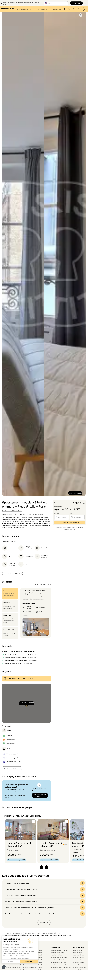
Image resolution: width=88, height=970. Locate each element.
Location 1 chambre (79, 965)
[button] (4, 967)
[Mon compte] (85, 9)
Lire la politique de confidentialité (13, 955)
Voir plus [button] (25, 615)
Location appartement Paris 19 (33, 965)
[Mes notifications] (74, 9)
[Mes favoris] (64, 9)
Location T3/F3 (77, 952)
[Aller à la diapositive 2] (21, 836)
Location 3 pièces (78, 957)
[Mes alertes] (69, 9)
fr (78, 9)
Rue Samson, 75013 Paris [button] (12, 511)
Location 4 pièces (78, 960)
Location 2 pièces (78, 955)
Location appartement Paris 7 (11, 965)
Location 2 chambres (79, 967)
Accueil (8, 933)
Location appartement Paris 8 (11, 967)
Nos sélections (78, 947)
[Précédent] (4, 254)
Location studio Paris (57, 952)
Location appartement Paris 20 (33, 967)
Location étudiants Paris (58, 960)
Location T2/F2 (77, 950)
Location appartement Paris (59, 950)
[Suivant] (83, 254)
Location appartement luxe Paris (61, 967)
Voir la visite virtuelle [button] (42, 584)
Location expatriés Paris (58, 962)
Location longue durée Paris (59, 957)
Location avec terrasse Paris (59, 965)
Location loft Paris (56, 955)
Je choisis (10, 961)
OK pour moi (28, 961)
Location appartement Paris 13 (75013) (48, 933)
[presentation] (26, 9)
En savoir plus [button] (32, 657)
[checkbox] (80, 15)
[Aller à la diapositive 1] (19, 836)
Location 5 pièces (78, 962)
